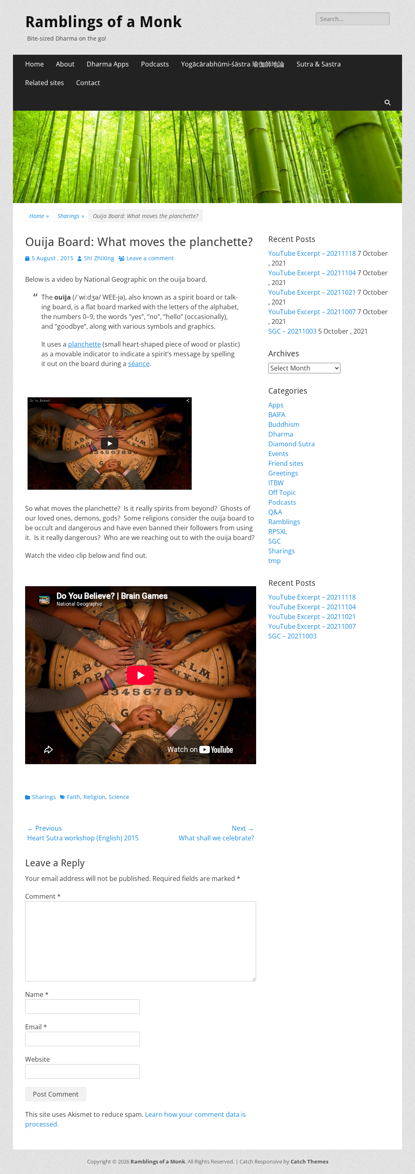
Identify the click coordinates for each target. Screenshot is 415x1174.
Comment (43, 896)
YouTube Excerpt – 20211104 (312, 272)
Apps (276, 405)
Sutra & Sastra (319, 64)
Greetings (283, 473)
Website (37, 1059)
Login (276, 667)
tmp (274, 560)
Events (278, 453)
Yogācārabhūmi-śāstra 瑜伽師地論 (233, 64)
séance (139, 363)
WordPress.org (291, 696)
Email (36, 1026)
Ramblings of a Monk (103, 22)
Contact (88, 82)
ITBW (276, 482)
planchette (84, 344)
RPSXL (277, 531)
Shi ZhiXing (99, 258)
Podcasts (155, 64)
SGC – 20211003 (292, 331)
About (65, 64)
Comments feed (292, 687)
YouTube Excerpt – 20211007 (312, 311)
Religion (94, 797)
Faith (73, 797)
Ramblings (284, 521)
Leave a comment (150, 258)
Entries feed (286, 677)
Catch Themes (309, 1161)
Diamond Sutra (291, 443)
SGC (274, 541)
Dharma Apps (108, 64)
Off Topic (282, 492)
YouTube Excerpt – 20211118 (312, 253)
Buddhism (283, 424)
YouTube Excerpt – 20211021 (312, 292)
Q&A (275, 512)
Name (37, 994)
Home (34, 64)
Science (119, 797)
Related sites (44, 82)
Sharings (71, 216)
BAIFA (276, 414)
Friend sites (286, 463)
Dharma (280, 434)
